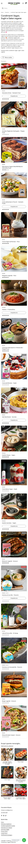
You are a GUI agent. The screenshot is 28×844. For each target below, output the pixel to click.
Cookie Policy (4, 833)
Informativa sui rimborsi (6, 827)
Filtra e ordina (8, 57)
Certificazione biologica (6, 835)
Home (2, 12)
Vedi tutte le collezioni (7, 746)
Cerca (2, 822)
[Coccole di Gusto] (14, 3)
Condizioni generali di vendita (8, 825)
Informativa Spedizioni (6, 824)
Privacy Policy (4, 831)
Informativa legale (5, 829)
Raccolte (7, 12)
